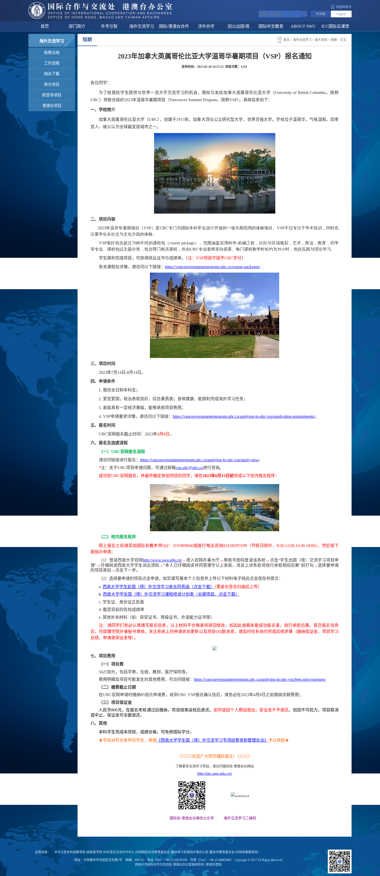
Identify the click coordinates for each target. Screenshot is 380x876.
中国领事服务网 (246, 852)
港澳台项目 (52, 106)
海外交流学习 (302, 40)
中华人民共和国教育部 (69, 852)
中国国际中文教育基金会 (153, 852)
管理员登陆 (214, 864)
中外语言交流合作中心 (118, 852)
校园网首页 (344, 7)
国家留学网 (94, 852)
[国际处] (100, 4)
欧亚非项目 (52, 95)
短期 (334, 40)
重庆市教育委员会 (222, 852)
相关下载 (51, 74)
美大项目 (51, 84)
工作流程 (51, 63)
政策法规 (51, 52)
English (341, 14)
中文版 (320, 14)
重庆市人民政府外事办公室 (189, 852)
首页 (45, 26)
